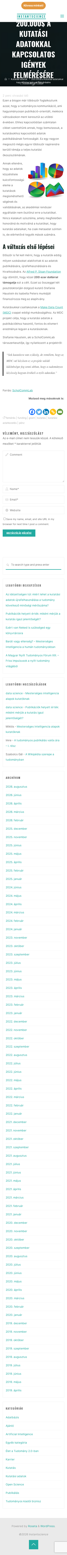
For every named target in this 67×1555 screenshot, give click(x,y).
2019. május (13, 1382)
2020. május (14, 1281)
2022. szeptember (17, 1046)
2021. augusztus (16, 1155)
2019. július (13, 1365)
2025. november (16, 837)
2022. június (13, 1071)
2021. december (16, 1122)
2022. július (13, 1063)
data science (14, 693)
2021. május (13, 1180)
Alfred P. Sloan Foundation (43, 271)
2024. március (15, 912)
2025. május (13, 853)
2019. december (16, 1323)
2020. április (14, 1290)
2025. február (15, 870)
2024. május (13, 895)
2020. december (16, 1222)
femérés (10, 417)
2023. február (15, 1004)
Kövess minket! (33, 5)
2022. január (14, 1113)
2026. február (15, 820)
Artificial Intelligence (19, 1434)
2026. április (14, 803)
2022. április (14, 1088)
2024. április (14, 904)
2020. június (14, 1273)
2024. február (15, 920)
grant (32, 417)
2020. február (15, 1306)
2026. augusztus (16, 786)
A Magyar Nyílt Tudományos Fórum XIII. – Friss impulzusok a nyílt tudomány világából (32, 661)
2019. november (16, 1331)
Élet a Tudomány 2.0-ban (22, 1451)
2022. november (16, 1030)
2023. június (14, 971)
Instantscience (31, 16)
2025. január (14, 879)
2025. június (13, 845)
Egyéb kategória (16, 1442)
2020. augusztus (16, 1256)
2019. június (13, 1373)
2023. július (13, 963)
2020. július (13, 1264)
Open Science (15, 1484)
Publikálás (12, 1493)
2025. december (16, 828)
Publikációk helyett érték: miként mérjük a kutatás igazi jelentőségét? (32, 713)
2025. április (14, 862)
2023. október (15, 946)
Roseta (32, 1526)
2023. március (15, 996)
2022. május (13, 1080)
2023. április (14, 988)
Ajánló (10, 1425)
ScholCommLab (22, 390)
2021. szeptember (17, 1147)
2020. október (15, 1239)
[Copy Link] (53, 408)
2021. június (13, 1172)
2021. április (13, 1189)
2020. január (14, 1315)
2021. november (16, 1130)
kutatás (41, 417)
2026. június (13, 795)
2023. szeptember (17, 954)
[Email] (60, 408)
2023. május (14, 979)
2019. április (13, 1390)
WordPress (47, 1526)
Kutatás (11, 1467)
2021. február (14, 1206)
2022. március (15, 1097)
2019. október (15, 1340)
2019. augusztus (16, 1357)
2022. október (15, 1038)
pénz (21, 422)
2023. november (16, 937)
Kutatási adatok (19, 79)
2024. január (14, 929)
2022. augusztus (16, 1055)
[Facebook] (32, 408)
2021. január (13, 1214)
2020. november (16, 1231)
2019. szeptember (17, 1348)
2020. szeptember (17, 1247)
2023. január (14, 1013)
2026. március (15, 812)
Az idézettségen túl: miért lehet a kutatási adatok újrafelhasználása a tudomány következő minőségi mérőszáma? (33, 600)
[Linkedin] (46, 408)
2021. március (15, 1197)
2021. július (13, 1164)
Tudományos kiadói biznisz (23, 1501)
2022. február (15, 1105)
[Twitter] (39, 408)
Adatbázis (12, 1417)
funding (22, 417)
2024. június (13, 887)
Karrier (10, 1459)
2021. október (14, 1139)
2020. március (15, 1298)
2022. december (16, 1021)
